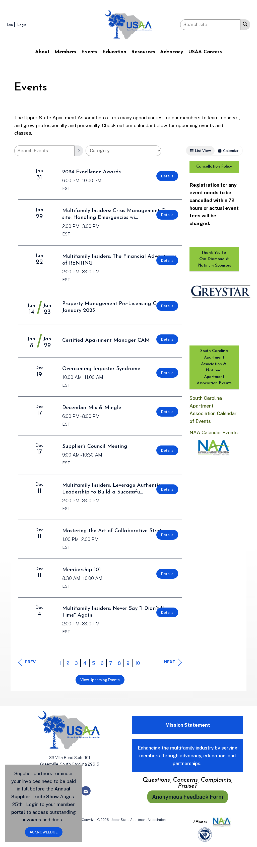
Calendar (230, 150)
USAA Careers (205, 52)
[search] (79, 150)
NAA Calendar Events (213, 432)
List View (202, 150)
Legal (171, 820)
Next (169, 662)
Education (114, 52)
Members (65, 52)
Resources (143, 52)
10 (137, 663)
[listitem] (11, 24)
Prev (30, 662)
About (42, 52)
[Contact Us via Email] (86, 790)
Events (89, 52)
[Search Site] (244, 23)
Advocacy (171, 52)
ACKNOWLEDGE (44, 832)
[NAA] (222, 822)
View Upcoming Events (100, 680)
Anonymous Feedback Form (187, 796)
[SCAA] (204, 834)
